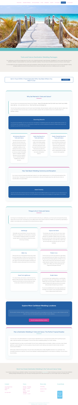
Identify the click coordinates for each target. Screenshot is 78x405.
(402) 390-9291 (8, 392)
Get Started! (65, 79)
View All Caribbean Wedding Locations (39, 320)
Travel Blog (42, 386)
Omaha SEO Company (42, 404)
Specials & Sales (43, 388)
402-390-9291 (45, 372)
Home (28, 21)
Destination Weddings (33, 21)
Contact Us (42, 391)
